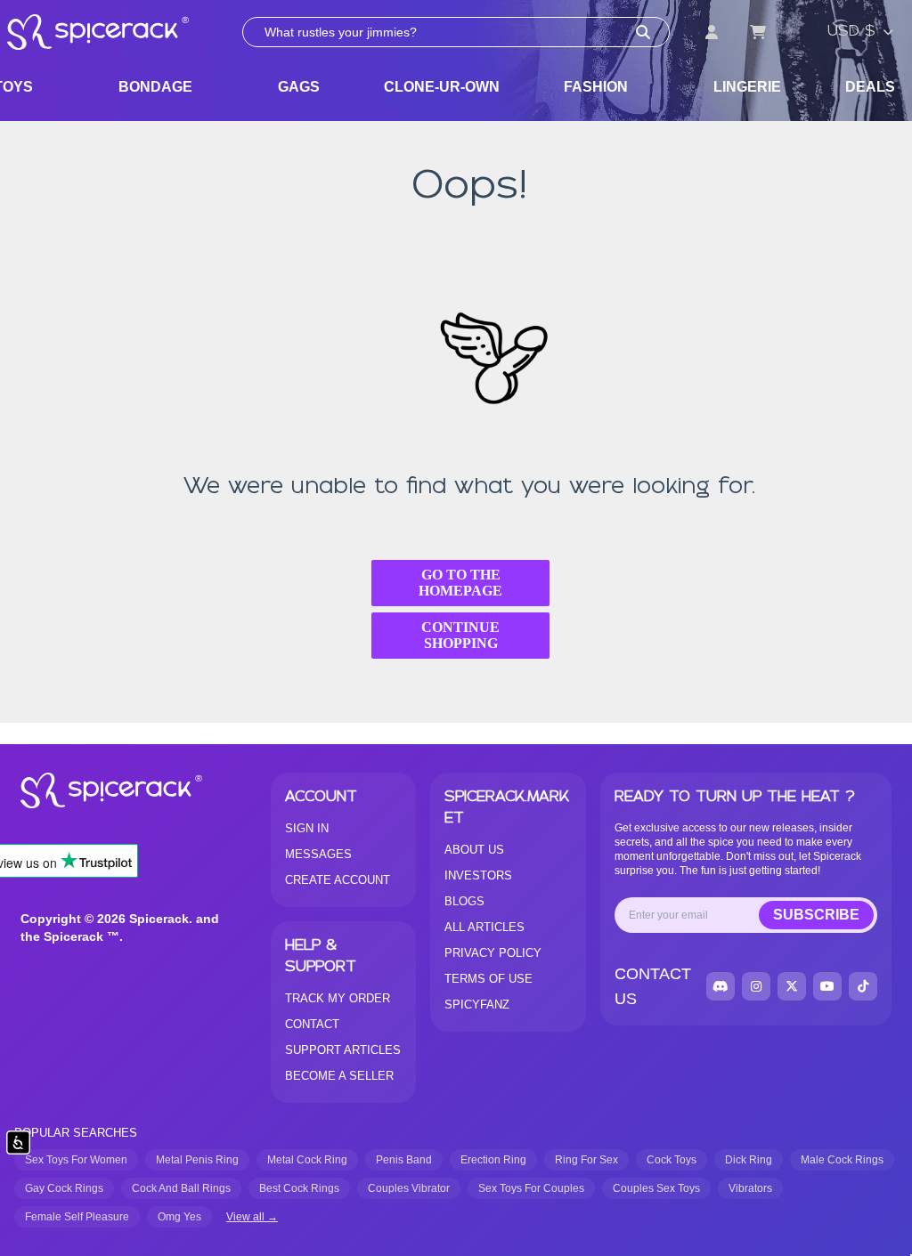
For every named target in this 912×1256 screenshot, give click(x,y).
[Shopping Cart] (758, 32)
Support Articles (343, 1050)
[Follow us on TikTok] (863, 986)
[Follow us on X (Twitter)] (792, 986)
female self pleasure (77, 1217)
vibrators (750, 1188)
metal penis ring (197, 1160)
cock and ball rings (181, 1188)
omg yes (179, 1217)
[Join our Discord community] (720, 986)
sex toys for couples (531, 1188)
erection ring (493, 1160)
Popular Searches (75, 1132)
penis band (404, 1160)
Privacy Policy (493, 953)
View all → (252, 1217)
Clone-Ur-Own (442, 86)
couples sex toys (656, 1188)
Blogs (464, 901)
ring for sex (586, 1160)
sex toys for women (76, 1160)
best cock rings (299, 1188)
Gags (299, 86)
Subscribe (816, 914)
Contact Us (653, 986)
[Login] (712, 32)
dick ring (748, 1160)
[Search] (643, 32)
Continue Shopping (460, 635)
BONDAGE (155, 86)
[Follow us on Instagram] (756, 986)
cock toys (671, 1160)
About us (474, 849)
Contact (312, 1024)
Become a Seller (339, 1075)
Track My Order (337, 998)
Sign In (307, 828)
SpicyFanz (476, 1004)
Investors (478, 875)
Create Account (337, 880)
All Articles (484, 927)
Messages (318, 854)
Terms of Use (488, 978)
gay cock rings (64, 1188)
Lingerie (747, 86)
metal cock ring (307, 1160)
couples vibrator (409, 1188)
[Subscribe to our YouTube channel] (827, 986)
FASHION (596, 86)
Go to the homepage (460, 582)
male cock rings (842, 1160)
